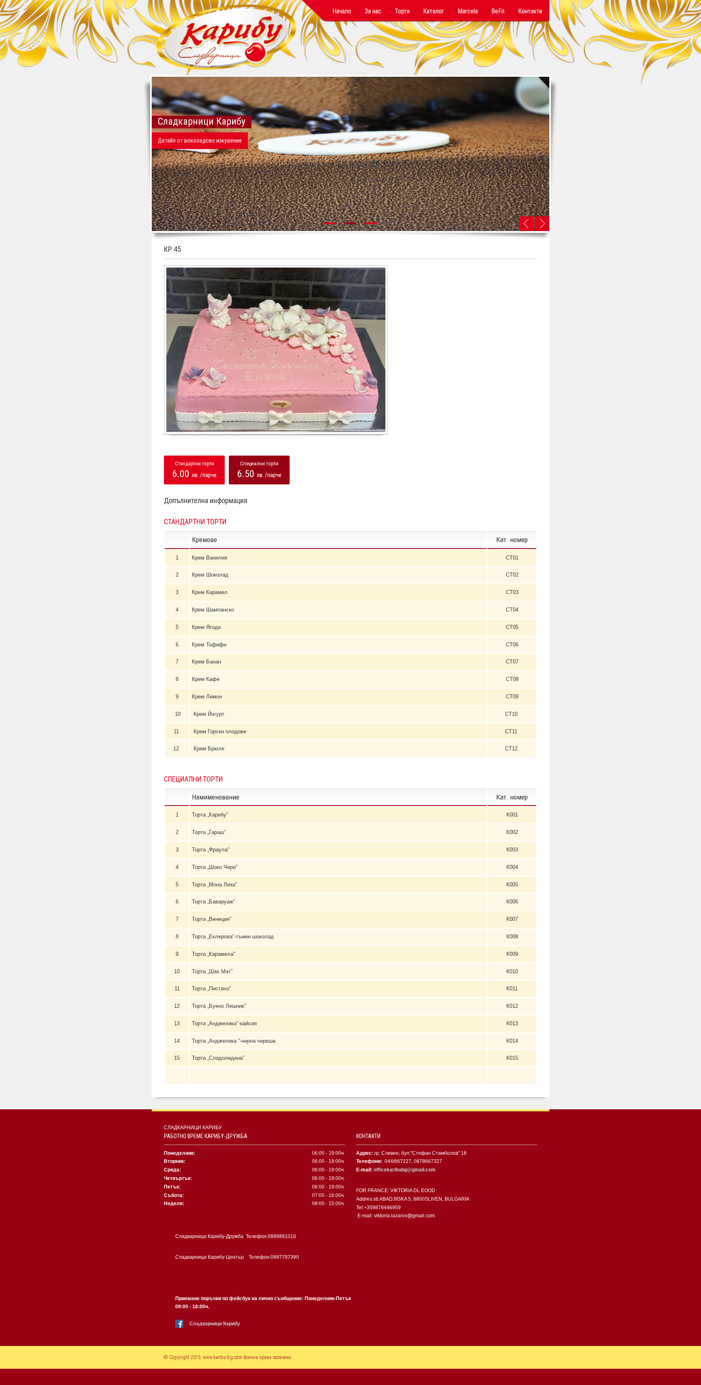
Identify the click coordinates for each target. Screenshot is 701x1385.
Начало (341, 11)
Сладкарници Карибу (214, 1324)
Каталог (433, 11)
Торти (402, 11)
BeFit (498, 11)
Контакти (530, 11)
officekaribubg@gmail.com (405, 1170)
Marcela (468, 11)
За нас (373, 11)
